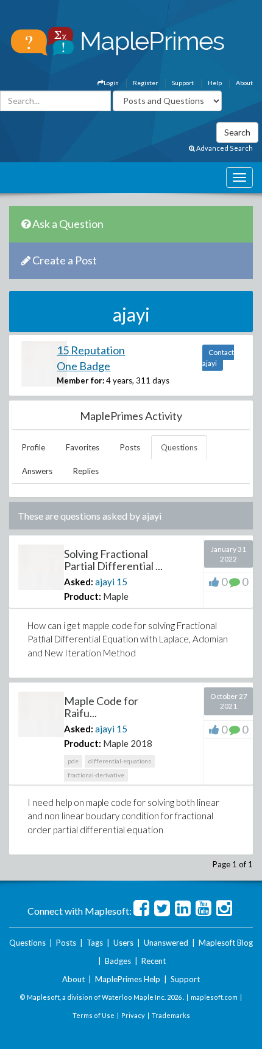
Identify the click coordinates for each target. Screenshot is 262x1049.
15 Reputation (91, 350)
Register (145, 82)
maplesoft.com (214, 997)
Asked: (78, 581)
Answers (37, 471)
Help (215, 82)
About (244, 82)
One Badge (83, 366)
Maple (116, 596)
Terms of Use (94, 1015)
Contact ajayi (218, 358)
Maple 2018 (127, 743)
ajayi (105, 581)
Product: (82, 596)
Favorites (82, 447)
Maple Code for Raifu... (101, 707)
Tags (95, 943)
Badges (118, 961)
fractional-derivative (96, 775)
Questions (179, 447)
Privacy (133, 1015)
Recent (153, 961)
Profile (33, 447)
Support (183, 82)
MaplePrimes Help (127, 979)
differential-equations (119, 761)
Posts (130, 447)
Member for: (80, 380)
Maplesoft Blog (226, 943)
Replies (86, 471)
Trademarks (171, 1015)
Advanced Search (224, 148)
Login (111, 82)
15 (121, 581)
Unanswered (166, 943)
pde (73, 761)
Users (123, 943)
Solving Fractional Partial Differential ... (113, 560)
